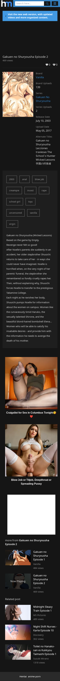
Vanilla (40, 77)
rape (44, 190)
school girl (14, 201)
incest (30, 190)
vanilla (33, 212)
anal (24, 179)
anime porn (34, 676)
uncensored (15, 212)
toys (30, 201)
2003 (11, 179)
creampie (14, 190)
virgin (12, 223)
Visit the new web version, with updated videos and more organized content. (30, 16)
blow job (39, 179)
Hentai (23, 676)
